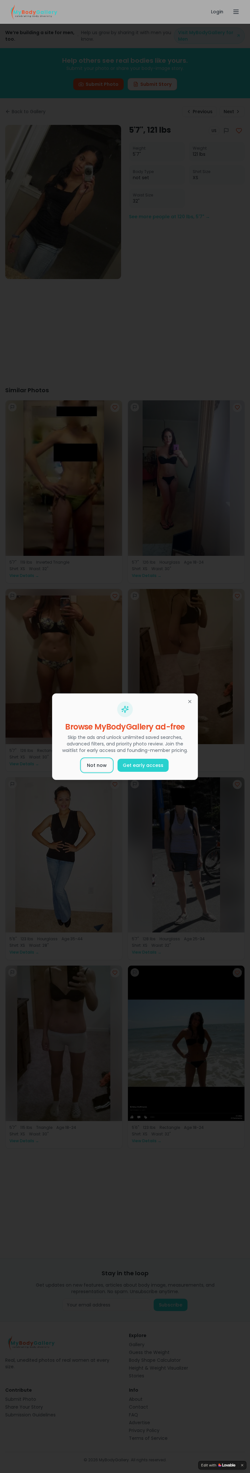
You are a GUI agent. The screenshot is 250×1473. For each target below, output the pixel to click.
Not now (97, 765)
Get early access (143, 765)
